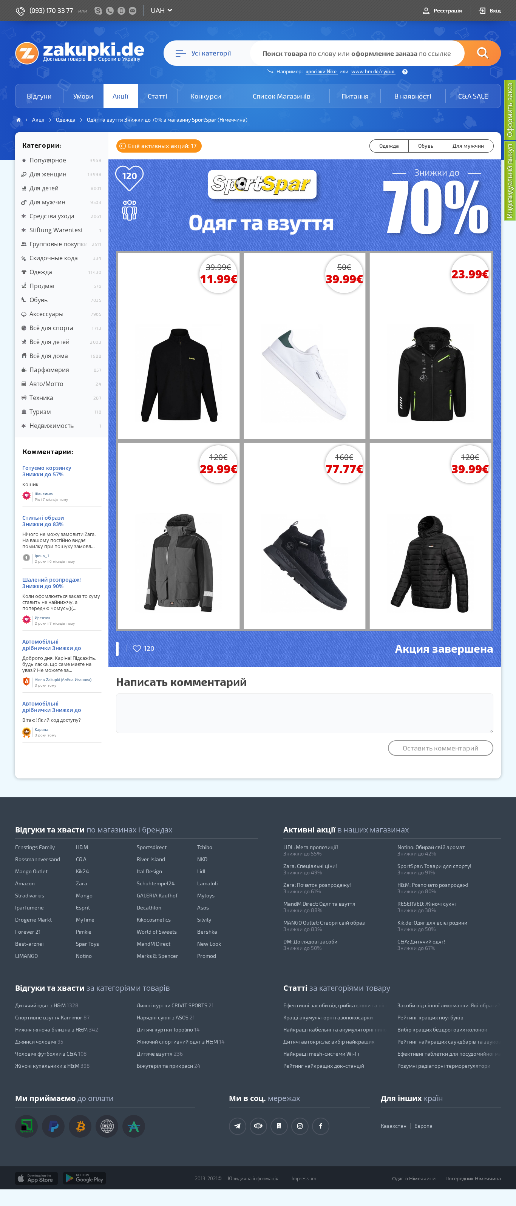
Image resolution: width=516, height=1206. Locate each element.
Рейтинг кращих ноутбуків (430, 1017)
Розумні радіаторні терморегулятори (443, 1065)
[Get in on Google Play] (84, 1178)
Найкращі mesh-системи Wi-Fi (321, 1053)
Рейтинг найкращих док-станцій (323, 1065)
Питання (355, 96)
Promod (206, 956)
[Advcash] (133, 1126)
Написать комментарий (181, 681)
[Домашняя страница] (18, 119)
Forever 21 (28, 931)
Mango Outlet (31, 871)
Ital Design (149, 871)
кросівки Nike (322, 71)
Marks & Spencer (157, 956)
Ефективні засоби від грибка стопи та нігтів (335, 1005)
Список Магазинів (282, 96)
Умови (83, 96)
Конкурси (205, 96)
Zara (81, 883)
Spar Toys (87, 943)
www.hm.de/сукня (373, 71)
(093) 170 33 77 (51, 10)
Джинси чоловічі (39, 1041)
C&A (81, 859)
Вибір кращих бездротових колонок (442, 1029)
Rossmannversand (37, 859)
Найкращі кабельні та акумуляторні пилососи (335, 1029)
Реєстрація (447, 10)
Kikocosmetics (154, 919)
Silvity (204, 919)
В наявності (412, 96)
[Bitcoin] (80, 1126)
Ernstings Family (35, 847)
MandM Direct (153, 943)
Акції (120, 96)
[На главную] (83, 53)
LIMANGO (26, 956)
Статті (157, 96)
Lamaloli (207, 883)
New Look (209, 943)
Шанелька (44, 494)
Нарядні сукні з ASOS (166, 1017)
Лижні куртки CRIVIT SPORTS (175, 1005)
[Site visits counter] (142, 1189)
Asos (203, 907)
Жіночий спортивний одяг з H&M (181, 1041)
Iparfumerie (29, 907)
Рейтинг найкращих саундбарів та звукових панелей (449, 1041)
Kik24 (82, 871)
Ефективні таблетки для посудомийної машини (449, 1053)
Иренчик (42, 618)
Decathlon (149, 907)
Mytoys (206, 895)
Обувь (425, 145)
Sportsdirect (152, 847)
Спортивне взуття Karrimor (52, 1017)
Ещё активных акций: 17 (161, 145)
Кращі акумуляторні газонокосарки (328, 1017)
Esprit (83, 907)
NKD (202, 859)
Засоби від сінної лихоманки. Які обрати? (448, 1005)
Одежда (389, 145)
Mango (84, 895)
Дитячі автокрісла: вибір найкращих (328, 1041)
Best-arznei (29, 943)
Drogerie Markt (33, 919)
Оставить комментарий (441, 748)
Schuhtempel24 (156, 883)
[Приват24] (26, 1126)
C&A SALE (473, 96)
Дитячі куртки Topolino (168, 1029)
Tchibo (204, 847)
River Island (151, 859)
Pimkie (83, 931)
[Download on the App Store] (36, 1178)
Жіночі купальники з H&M (52, 1065)
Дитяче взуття (160, 1053)
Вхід (494, 10)
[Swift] (107, 1126)
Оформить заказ (509, 110)
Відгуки (39, 96)
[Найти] (471, 53)
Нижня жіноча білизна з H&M (56, 1029)
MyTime (85, 919)
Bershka (207, 931)
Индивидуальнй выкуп (509, 181)
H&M (82, 847)
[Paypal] (53, 1126)
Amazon (25, 883)
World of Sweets (157, 931)
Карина (41, 729)
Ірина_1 (42, 556)
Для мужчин (468, 145)
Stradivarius (29, 895)
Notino (84, 956)
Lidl (201, 871)
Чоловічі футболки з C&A (51, 1053)
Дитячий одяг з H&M (47, 1005)
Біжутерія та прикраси (169, 1065)
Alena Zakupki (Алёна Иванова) (63, 680)
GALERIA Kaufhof (157, 895)
